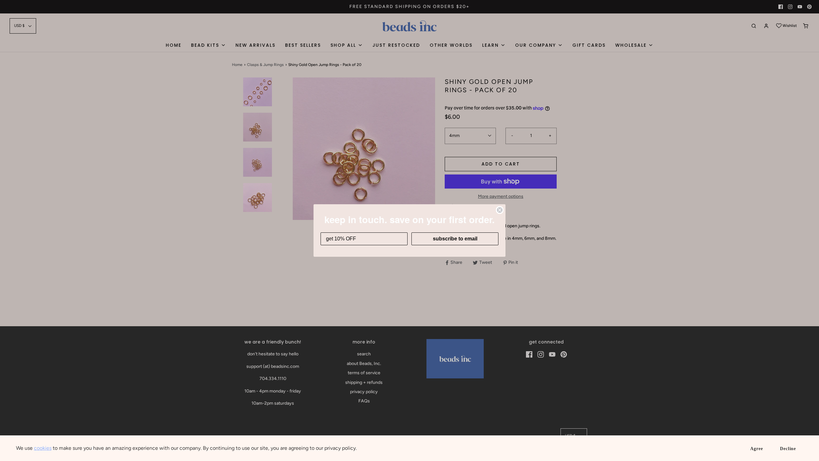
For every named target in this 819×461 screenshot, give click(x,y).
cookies (43, 448)
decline (788, 448)
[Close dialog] (500, 210)
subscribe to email (455, 238)
